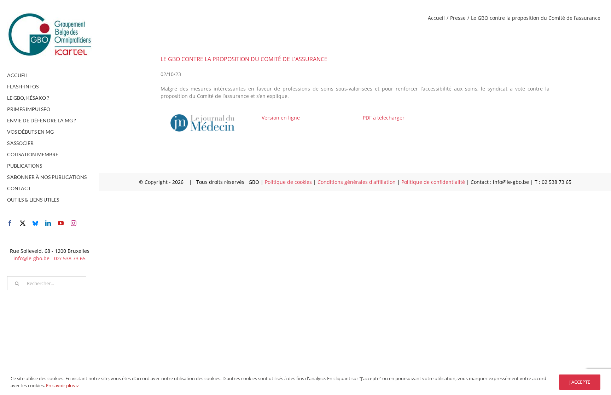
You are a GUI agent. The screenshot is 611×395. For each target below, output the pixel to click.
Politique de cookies (289, 182)
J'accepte (579, 382)
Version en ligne (281, 117)
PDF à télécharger (384, 117)
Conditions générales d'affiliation (357, 182)
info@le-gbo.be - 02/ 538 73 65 (49, 258)
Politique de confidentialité (433, 182)
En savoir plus (61, 385)
